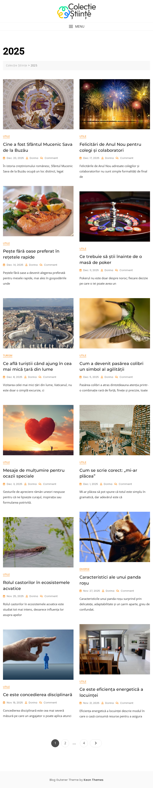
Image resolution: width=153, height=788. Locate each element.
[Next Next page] (96, 743)
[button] (76, 26)
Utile (6, 136)
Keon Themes (93, 780)
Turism (7, 355)
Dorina (34, 158)
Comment (51, 158)
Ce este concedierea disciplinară (37, 694)
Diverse (84, 569)
